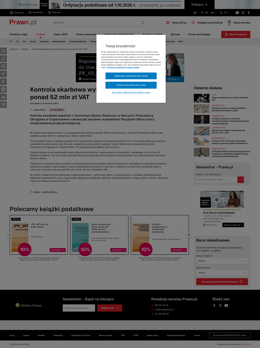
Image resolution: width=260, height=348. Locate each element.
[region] (131, 69)
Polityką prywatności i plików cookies (123, 67)
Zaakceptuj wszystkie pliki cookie (131, 75)
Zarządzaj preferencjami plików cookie (131, 92)
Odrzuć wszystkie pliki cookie (131, 85)
